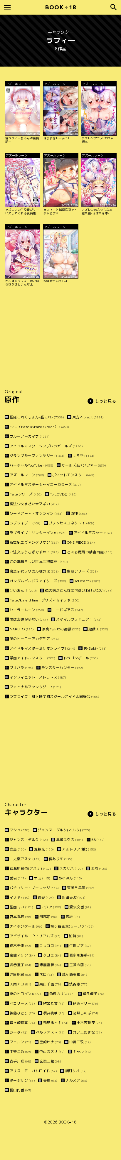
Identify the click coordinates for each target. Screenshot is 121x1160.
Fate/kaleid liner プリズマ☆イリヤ (45, 600)
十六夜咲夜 (89, 1022)
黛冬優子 (94, 993)
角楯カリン (62, 993)
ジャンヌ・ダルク (29, 839)
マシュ (20, 829)
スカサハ (71, 868)
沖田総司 (20, 974)
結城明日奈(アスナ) (30, 868)
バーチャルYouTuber (31, 465)
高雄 (72, 916)
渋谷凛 (78, 984)
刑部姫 (48, 916)
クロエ (52, 955)
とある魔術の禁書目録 (90, 551)
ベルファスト (50, 1032)
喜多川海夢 (82, 955)
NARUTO (22, 629)
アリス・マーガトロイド (33, 1070)
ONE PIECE (81, 542)
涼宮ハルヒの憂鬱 (61, 629)
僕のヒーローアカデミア (34, 638)
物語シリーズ (82, 571)
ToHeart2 (87, 580)
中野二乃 (20, 1051)
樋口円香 (20, 1090)
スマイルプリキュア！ (79, 619)
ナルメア (76, 1080)
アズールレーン (27, 474)
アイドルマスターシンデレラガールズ (46, 446)
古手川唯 (20, 1061)
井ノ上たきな (87, 1032)
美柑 (50, 1080)
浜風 (99, 868)
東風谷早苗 (80, 887)
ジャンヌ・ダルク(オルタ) (64, 829)
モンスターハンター (62, 667)
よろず (84, 455)
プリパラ (21, 667)
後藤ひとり (22, 1013)
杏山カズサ (52, 1051)
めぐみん (70, 878)
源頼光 (44, 849)
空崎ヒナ (50, 1041)
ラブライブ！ (25, 523)
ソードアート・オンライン (36, 513)
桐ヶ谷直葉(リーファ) (72, 926)
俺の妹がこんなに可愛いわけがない (79, 590)
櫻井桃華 (54, 1013)
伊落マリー (85, 1003)
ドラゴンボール (80, 657)
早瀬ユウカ (69, 839)
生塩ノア (80, 945)
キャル (82, 1051)
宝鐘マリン (22, 955)
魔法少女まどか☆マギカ (34, 503)
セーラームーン (27, 609)
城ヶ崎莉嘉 (22, 1022)
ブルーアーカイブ (30, 436)
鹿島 (18, 849)
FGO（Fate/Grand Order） (39, 426)
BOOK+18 (68, 1122)
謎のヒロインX (25, 993)
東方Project (88, 417)
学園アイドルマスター (32, 657)
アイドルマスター (93, 532)
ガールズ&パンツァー (83, 465)
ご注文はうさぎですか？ (34, 551)
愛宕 (18, 878)
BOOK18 (60, 7)
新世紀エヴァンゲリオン (34, 542)
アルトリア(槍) (79, 849)
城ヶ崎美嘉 (74, 974)
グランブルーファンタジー (37, 455)
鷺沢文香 (80, 907)
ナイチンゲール (26, 926)
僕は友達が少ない (29, 619)
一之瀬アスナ (25, 858)
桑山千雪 (50, 984)
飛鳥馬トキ (55, 1022)
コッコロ (50, 945)
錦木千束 (20, 945)
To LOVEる (63, 494)
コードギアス (67, 609)
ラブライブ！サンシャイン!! (37, 532)
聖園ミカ (21, 907)
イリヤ (20, 897)
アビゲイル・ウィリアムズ (35, 935)
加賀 (76, 935)
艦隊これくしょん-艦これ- (37, 417)
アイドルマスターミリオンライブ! (42, 648)
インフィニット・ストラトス (38, 677)
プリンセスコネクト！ (71, 523)
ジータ (19, 1032)
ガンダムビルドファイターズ (38, 580)
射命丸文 (54, 1003)
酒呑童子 (20, 964)
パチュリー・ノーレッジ (34, 887)
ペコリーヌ (22, 1003)
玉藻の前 (80, 964)
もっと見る (105, 401)
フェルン (20, 1041)
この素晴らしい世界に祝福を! (39, 561)
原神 (79, 513)
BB (98, 839)
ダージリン (22, 1080)
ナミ (42, 878)
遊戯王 (98, 629)
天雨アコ (20, 984)
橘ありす (60, 858)
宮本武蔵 (20, 916)
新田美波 (74, 897)
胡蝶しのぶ (85, 1013)
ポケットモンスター (73, 474)
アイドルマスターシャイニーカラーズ (45, 484)
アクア (51, 907)
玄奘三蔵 (50, 1061)
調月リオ (76, 1070)
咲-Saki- (95, 648)
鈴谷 (46, 897)
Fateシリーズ (26, 494)
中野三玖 (80, 1041)
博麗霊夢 (50, 964)
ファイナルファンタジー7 (35, 686)
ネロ (46, 974)
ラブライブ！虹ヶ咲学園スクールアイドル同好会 (54, 696)
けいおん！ (23, 590)
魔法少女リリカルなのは (34, 571)
